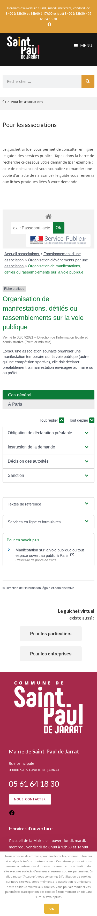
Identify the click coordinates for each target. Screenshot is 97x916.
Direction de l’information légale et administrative (40, 588)
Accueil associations (22, 254)
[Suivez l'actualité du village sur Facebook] (12, 814)
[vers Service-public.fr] (58, 240)
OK (51, 909)
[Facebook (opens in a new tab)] (48, 24)
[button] (48, 433)
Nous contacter (30, 799)
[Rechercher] (87, 81)
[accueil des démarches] (48, 216)
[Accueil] (4, 101)
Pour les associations (27, 101)
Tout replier (49, 420)
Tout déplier (79, 420)
